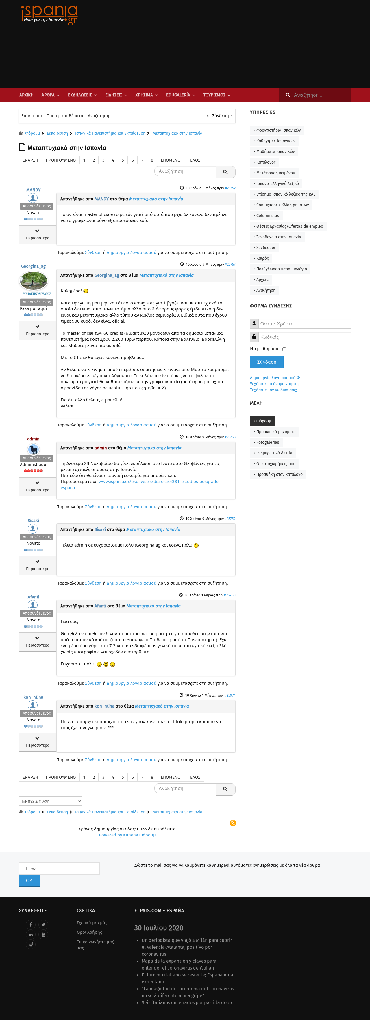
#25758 (230, 437)
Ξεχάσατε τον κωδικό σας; (273, 390)
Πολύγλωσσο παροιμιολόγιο (281, 269)
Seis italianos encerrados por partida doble (188, 1002)
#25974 (230, 695)
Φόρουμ (263, 421)
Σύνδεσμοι (265, 247)
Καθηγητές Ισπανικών (275, 141)
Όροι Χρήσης (89, 932)
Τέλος (194, 160)
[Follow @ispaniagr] (43, 925)
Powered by (110, 835)
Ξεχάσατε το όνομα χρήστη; (274, 383)
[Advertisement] (242, 43)
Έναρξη (30, 160)
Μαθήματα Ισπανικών (275, 151)
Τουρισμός (214, 95)
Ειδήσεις (113, 95)
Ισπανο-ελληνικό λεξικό (277, 183)
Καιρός (262, 258)
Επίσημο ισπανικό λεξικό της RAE (285, 194)
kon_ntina (33, 697)
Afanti (33, 597)
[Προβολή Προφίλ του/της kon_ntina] (33, 706)
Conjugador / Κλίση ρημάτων (282, 205)
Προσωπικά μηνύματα (276, 431)
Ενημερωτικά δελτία (274, 453)
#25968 (230, 595)
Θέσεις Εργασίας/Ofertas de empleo (289, 226)
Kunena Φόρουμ (139, 835)
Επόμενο (170, 160)
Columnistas (267, 215)
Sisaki (33, 520)
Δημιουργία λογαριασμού (131, 252)
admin (33, 438)
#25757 (230, 264)
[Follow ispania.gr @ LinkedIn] (31, 934)
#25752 (230, 188)
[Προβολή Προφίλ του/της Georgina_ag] (33, 279)
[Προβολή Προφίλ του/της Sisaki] (33, 530)
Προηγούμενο (61, 160)
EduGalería (178, 95)
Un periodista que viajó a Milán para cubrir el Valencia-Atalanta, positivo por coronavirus (187, 947)
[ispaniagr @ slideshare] (31, 944)
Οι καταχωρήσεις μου (275, 463)
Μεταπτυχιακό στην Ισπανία (156, 198)
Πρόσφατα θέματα (65, 115)
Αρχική (26, 95)
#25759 (230, 518)
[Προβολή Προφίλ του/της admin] (33, 448)
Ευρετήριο (31, 115)
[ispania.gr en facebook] (31, 925)
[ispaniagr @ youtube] (43, 934)
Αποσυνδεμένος (37, 206)
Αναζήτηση (98, 115)
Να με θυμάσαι (265, 348)
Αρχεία (262, 279)
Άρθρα (48, 95)
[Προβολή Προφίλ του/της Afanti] (33, 606)
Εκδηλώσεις (80, 95)
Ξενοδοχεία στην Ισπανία (278, 237)
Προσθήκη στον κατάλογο (279, 474)
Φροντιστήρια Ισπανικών (278, 130)
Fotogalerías (267, 442)
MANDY (33, 189)
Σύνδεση (93, 252)
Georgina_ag (33, 266)
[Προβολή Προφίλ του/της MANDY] (33, 199)
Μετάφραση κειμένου (275, 173)
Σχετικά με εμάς (92, 922)
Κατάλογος (266, 162)
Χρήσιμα (144, 95)
